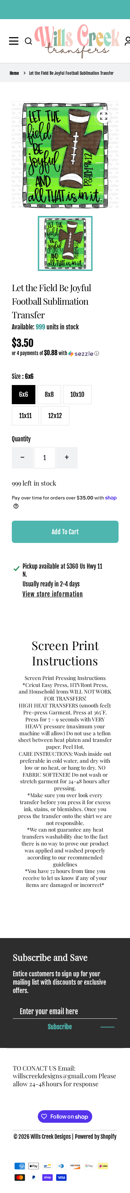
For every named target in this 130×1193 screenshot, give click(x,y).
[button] (28, 41)
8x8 (49, 394)
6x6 (23, 394)
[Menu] (15, 41)
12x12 (55, 415)
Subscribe (60, 1027)
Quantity (21, 439)
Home (14, 73)
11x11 (25, 415)
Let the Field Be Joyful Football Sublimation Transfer (71, 73)
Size (23, 376)
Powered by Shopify (95, 1136)
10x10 (77, 394)
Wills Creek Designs (51, 1136)
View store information (53, 594)
